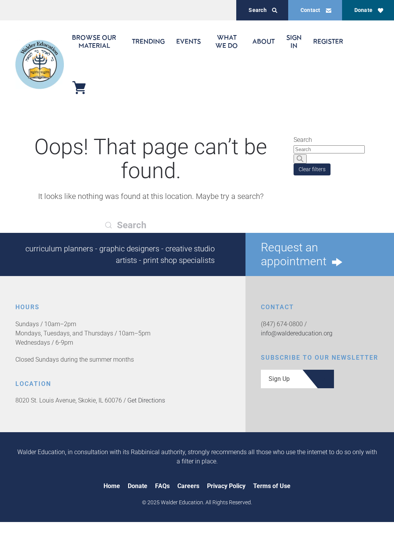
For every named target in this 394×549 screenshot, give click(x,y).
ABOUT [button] (263, 41)
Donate (363, 10)
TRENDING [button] (148, 41)
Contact (311, 10)
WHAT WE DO (226, 41)
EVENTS (188, 41)
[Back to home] (39, 64)
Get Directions (146, 400)
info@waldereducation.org (296, 333)
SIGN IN (294, 41)
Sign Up (279, 378)
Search (257, 10)
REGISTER (328, 41)
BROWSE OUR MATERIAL (94, 41)
